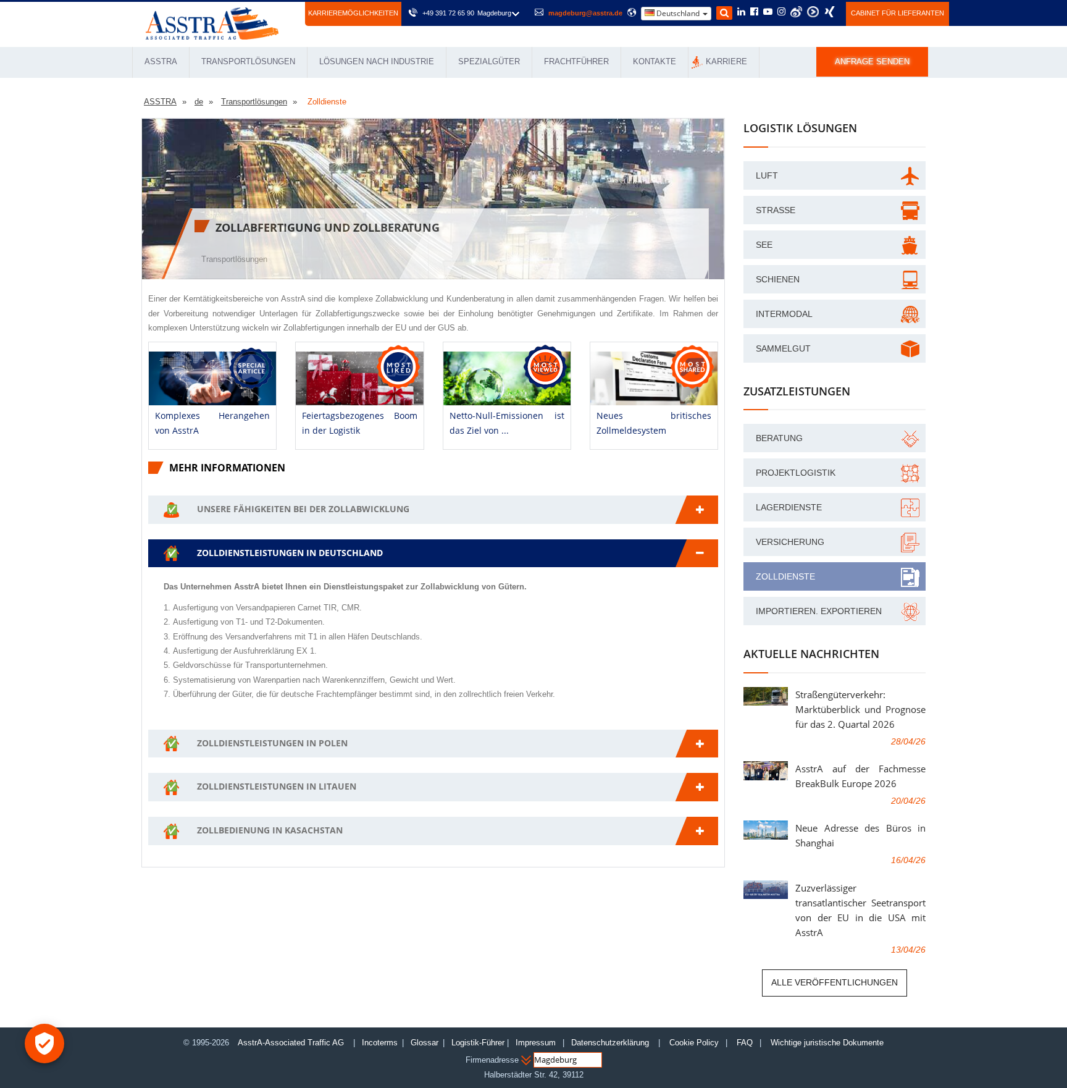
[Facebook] (754, 12)
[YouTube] (767, 12)
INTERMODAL (784, 314)
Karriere (726, 61)
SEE (764, 245)
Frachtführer (576, 61)
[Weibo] (796, 11)
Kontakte (654, 61)
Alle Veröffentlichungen (834, 982)
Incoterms (380, 1042)
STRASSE (775, 210)
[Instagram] (781, 12)
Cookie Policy (694, 1042)
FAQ (745, 1042)
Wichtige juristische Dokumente (827, 1042)
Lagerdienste (789, 507)
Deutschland (678, 13)
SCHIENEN (778, 279)
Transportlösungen (248, 61)
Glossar (424, 1042)
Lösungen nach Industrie (376, 61)
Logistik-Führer (477, 1042)
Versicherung (790, 542)
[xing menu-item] (829, 11)
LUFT (767, 175)
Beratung (779, 438)
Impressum (536, 1042)
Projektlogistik (795, 473)
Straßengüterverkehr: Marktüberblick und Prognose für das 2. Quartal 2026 (860, 709)
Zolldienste (785, 576)
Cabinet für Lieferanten (897, 13)
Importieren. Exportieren (819, 611)
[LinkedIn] (741, 12)
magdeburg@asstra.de (585, 13)
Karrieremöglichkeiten (353, 13)
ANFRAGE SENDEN (872, 61)
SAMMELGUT (783, 348)
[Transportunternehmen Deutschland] (212, 22)
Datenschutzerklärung (611, 1042)
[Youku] (813, 11)
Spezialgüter (489, 61)
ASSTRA (160, 61)
